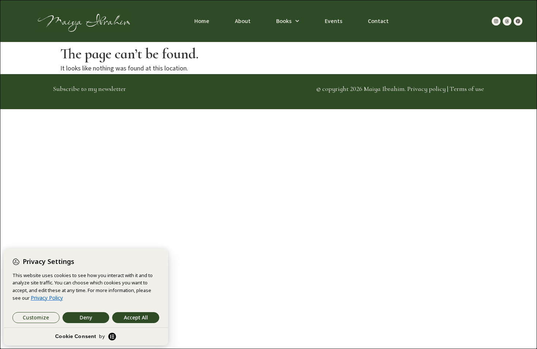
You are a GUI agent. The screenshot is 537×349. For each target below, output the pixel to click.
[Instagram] (496, 21)
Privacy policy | (428, 89)
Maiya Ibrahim (84, 21)
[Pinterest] (518, 21)
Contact (378, 21)
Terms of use (467, 89)
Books (284, 21)
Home (201, 21)
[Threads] (507, 21)
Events (333, 21)
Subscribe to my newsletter (89, 89)
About (243, 21)
